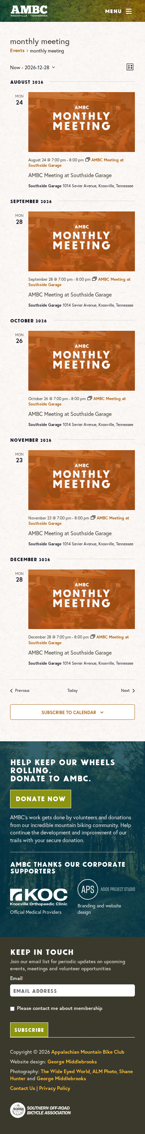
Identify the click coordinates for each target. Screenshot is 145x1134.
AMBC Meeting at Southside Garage (70, 175)
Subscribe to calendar (68, 712)
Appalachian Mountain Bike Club (87, 1052)
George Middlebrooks (72, 1061)
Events (17, 50)
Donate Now (41, 798)
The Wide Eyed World (65, 1071)
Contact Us (22, 1088)
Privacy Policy (54, 1088)
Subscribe (29, 1029)
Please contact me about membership (60, 1008)
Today (72, 690)
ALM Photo (104, 1071)
